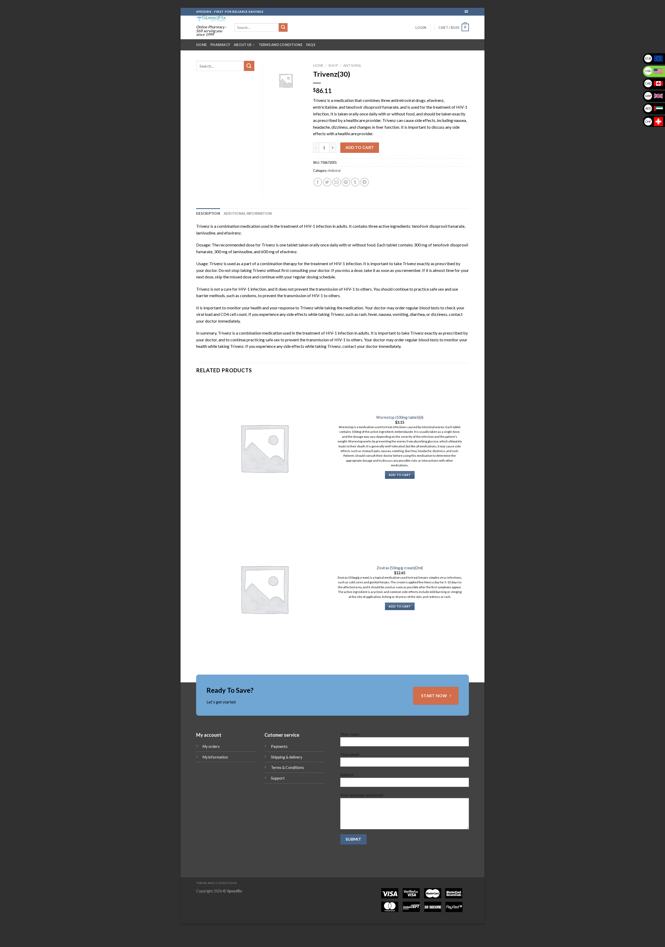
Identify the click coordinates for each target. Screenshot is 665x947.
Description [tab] (208, 213)
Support (278, 778)
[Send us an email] (466, 12)
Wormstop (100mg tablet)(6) (399, 417)
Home (201, 45)
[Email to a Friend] (336, 182)
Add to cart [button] (400, 474)
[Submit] (283, 27)
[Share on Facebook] (318, 182)
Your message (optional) (361, 795)
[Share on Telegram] (364, 182)
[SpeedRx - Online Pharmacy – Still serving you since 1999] (211, 19)
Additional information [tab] (248, 213)
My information (215, 757)
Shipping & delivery (286, 757)
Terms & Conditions (287, 767)
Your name (349, 734)
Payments (279, 746)
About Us (242, 45)
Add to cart (359, 147)
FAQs (310, 45)
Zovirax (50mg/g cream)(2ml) (400, 568)
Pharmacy (220, 45)
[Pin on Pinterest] (346, 182)
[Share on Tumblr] (355, 182)
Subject (347, 775)
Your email (349, 754)
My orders (211, 746)
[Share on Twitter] (327, 182)
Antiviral (352, 65)
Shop (333, 65)
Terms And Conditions (281, 45)
